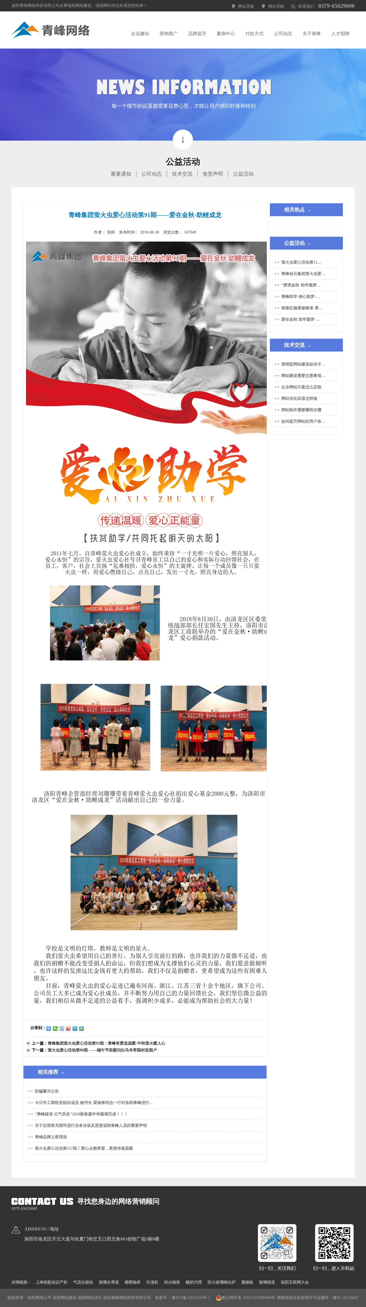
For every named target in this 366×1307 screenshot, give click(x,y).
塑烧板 (247, 1282)
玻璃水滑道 (109, 1282)
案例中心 (226, 33)
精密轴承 (133, 1282)
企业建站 (140, 33)
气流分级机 (83, 1282)
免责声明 (212, 174)
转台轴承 (172, 1282)
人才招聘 (340, 33)
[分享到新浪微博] (68, 1028)
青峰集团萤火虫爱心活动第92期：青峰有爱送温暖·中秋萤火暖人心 (106, 1043)
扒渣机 (152, 1282)
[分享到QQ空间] (81, 1028)
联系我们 (306, 6)
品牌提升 (197, 33)
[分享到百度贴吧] (61, 1028)
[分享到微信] (55, 1028)
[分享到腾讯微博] (75, 1028)
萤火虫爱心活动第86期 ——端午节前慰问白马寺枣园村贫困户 (102, 1050)
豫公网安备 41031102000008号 (248, 1298)
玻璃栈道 (267, 1282)
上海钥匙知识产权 (51, 1282)
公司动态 (283, 33)
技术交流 (182, 174)
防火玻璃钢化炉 (222, 1282)
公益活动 (243, 174)
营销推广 (169, 33)
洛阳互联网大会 (295, 1282)
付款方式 (254, 33)
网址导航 (246, 6)
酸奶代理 (194, 1282)
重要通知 (121, 174)
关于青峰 (312, 33)
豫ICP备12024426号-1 (191, 1298)
